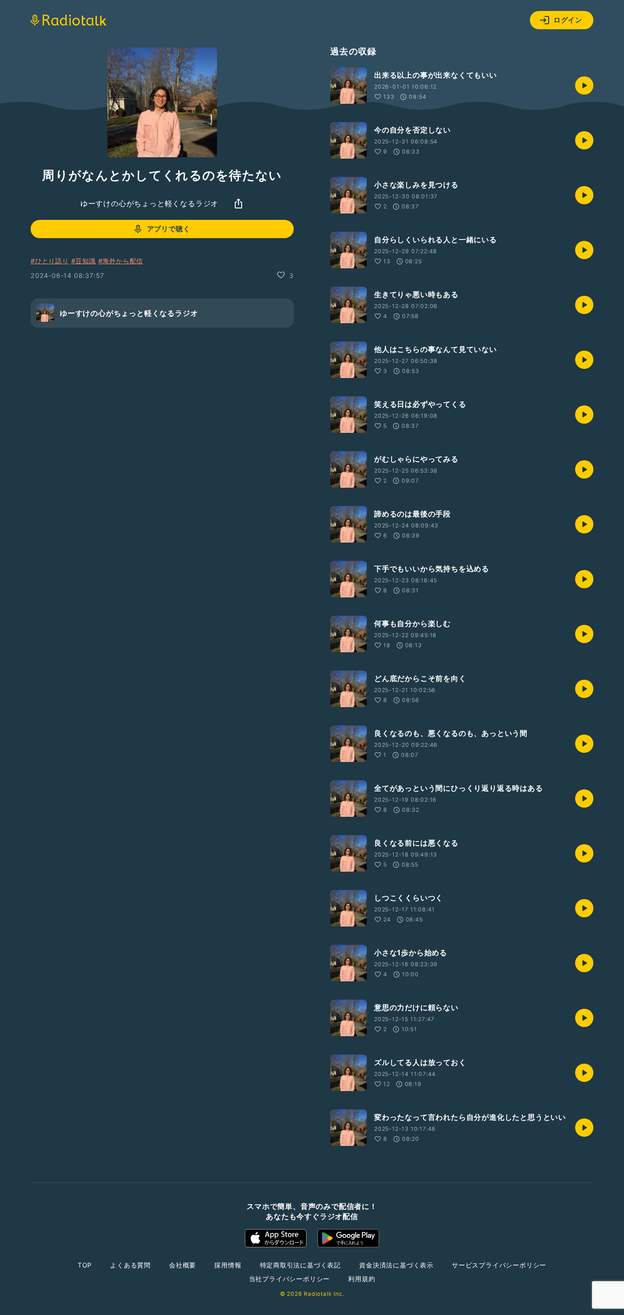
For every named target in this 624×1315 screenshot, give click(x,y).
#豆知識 (83, 261)
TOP (85, 1265)
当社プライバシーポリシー (289, 1279)
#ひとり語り (50, 261)
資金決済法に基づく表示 (396, 1265)
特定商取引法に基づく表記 (300, 1265)
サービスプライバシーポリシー (499, 1265)
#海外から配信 (120, 261)
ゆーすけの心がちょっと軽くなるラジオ (149, 203)
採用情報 (227, 1265)
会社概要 (182, 1265)
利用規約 (361, 1279)
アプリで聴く (168, 228)
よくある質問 (130, 1265)
